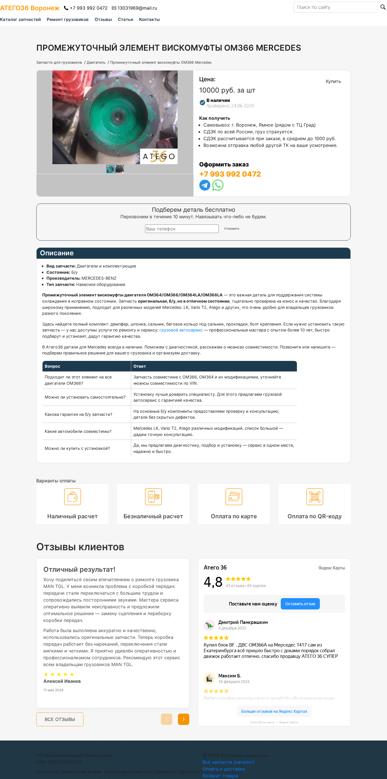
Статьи (125, 19)
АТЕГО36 (29, 8)
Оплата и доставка (224, 769)
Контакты (149, 19)
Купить (333, 81)
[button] (188, 75)
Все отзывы (60, 719)
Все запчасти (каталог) (228, 762)
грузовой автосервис (181, 330)
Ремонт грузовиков (68, 19)
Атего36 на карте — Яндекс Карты (274, 722)
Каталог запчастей (20, 19)
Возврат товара (220, 775)
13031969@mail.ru (137, 8)
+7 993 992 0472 (89, 8)
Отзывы (103, 19)
